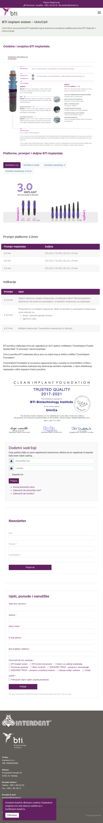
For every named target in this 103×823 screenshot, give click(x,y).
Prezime (12, 544)
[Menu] (99, 13)
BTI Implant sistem (19, 664)
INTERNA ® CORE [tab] (31, 165)
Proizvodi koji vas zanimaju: (21, 660)
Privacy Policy (48, 694)
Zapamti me (17, 474)
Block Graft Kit (39, 667)
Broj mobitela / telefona (19, 649)
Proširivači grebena (19, 667)
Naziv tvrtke (15, 626)
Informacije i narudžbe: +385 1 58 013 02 (42, 5)
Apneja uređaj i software (69, 670)
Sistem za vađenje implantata (69, 664)
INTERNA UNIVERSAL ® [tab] (54, 165)
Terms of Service (61, 694)
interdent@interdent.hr (69, 5)
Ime (11, 533)
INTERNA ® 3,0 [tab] (12, 165)
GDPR (12, 676)
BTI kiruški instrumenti (42, 664)
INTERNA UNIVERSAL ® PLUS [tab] (18, 171)
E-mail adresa (15, 555)
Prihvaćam (12, 815)
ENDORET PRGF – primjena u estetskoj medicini (33, 670)
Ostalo (88, 670)
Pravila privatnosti (93, 815)
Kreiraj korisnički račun (24, 487)
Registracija (55, 2)
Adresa (12, 615)
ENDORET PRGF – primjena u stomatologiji (69, 667)
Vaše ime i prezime (18, 604)
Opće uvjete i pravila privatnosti (35, 679)
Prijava (13, 481)
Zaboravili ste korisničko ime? (27, 490)
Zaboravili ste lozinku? (23, 493)
